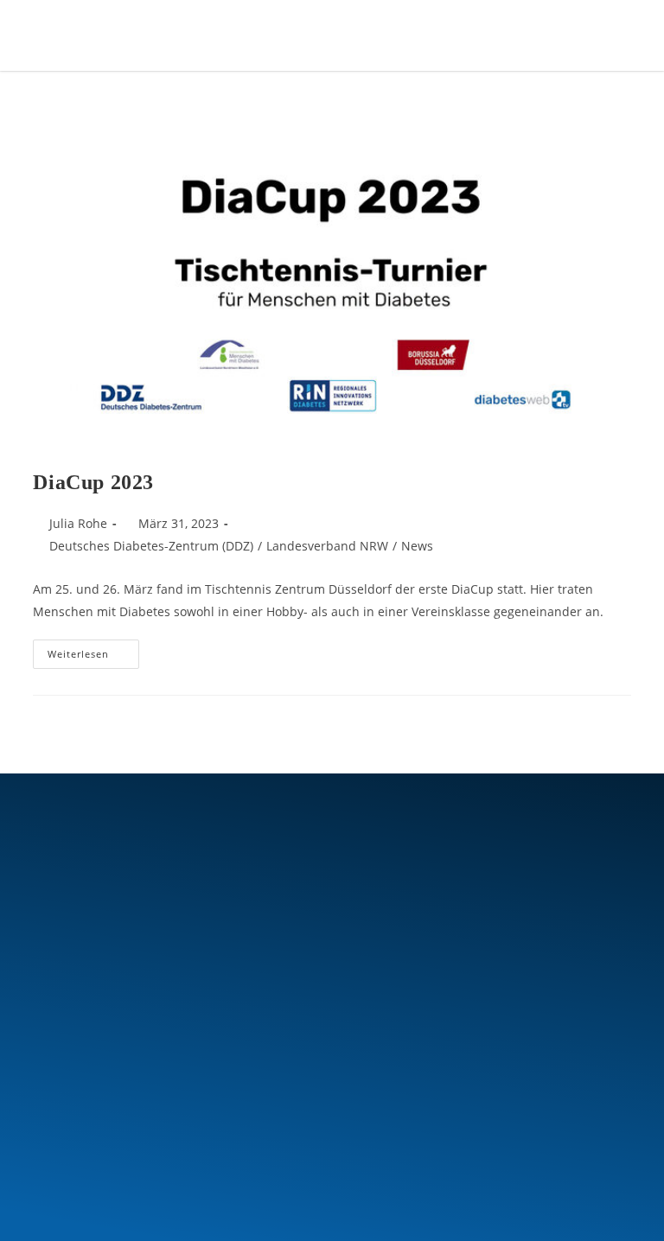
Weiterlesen (93, 650)
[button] (562, 34)
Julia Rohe (78, 523)
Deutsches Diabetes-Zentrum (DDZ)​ (151, 546)
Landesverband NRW (327, 546)
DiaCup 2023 (93, 482)
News (417, 546)
